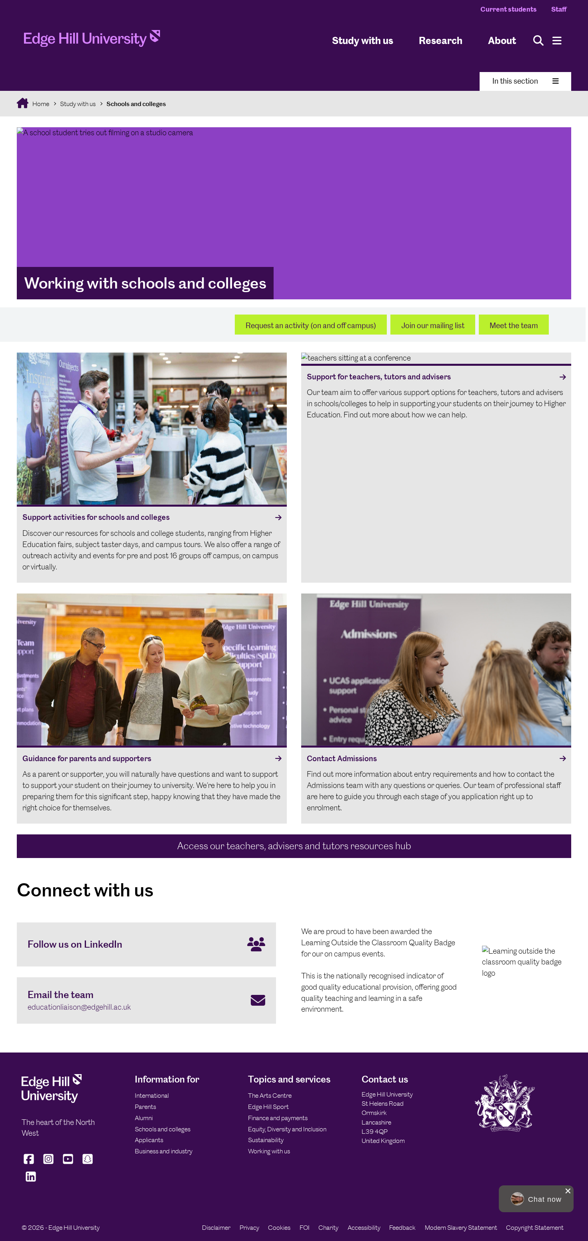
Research (440, 40)
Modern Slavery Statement (461, 1227)
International (152, 1095)
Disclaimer (216, 1227)
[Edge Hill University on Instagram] (49, 1163)
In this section (515, 81)
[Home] (92, 41)
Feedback (402, 1227)
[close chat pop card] (568, 1191)
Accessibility (364, 1227)
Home (40, 104)
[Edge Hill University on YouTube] (68, 1163)
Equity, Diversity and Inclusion (287, 1129)
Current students (508, 9)
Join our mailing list (432, 325)
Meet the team (514, 325)
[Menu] (557, 40)
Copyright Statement (535, 1227)
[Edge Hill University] (52, 1101)
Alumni (144, 1118)
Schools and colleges (136, 104)
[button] (536, 1199)
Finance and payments (278, 1118)
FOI (305, 1227)
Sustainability (266, 1140)
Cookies (279, 1227)
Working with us (269, 1151)
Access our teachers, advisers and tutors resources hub (294, 846)
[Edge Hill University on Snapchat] (88, 1163)
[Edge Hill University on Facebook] (30, 1163)
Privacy (249, 1227)
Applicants (149, 1140)
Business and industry (163, 1151)
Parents (145, 1107)
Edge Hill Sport (268, 1107)
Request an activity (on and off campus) (311, 325)
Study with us (362, 40)
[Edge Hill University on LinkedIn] (31, 1181)
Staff (558, 9)
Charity (328, 1227)
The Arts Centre (270, 1095)
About (502, 40)
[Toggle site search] (538, 40)
